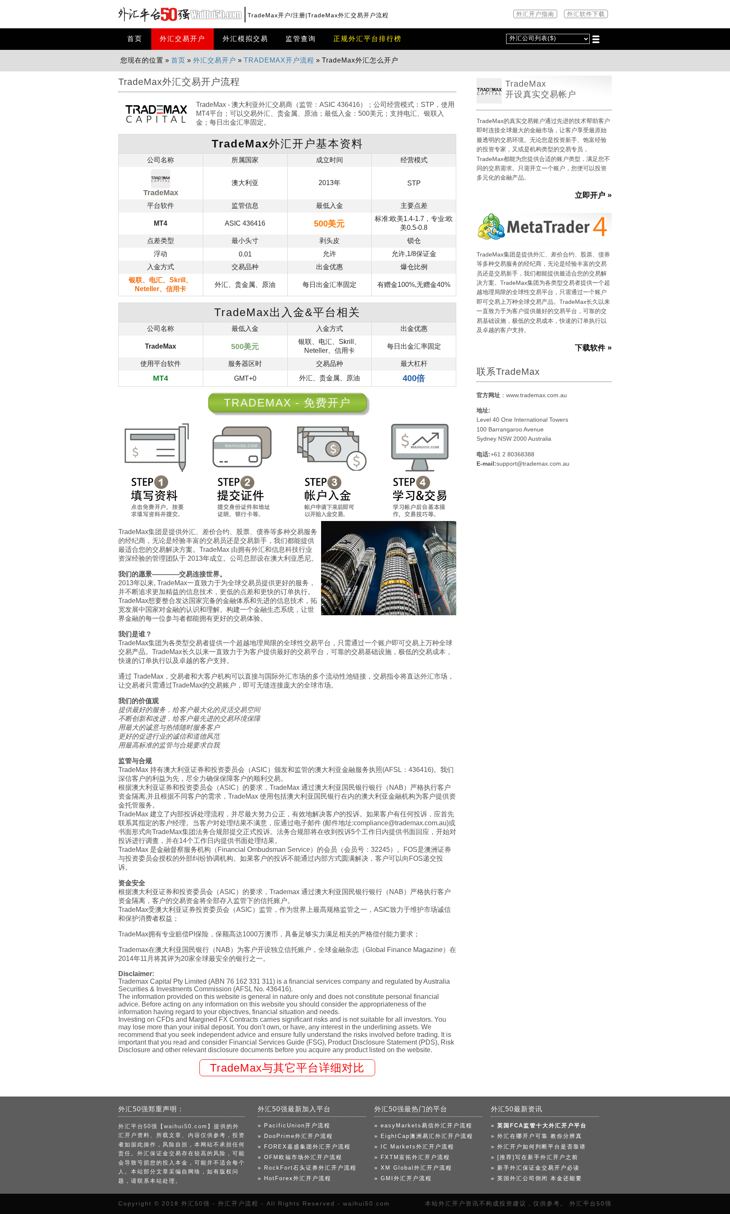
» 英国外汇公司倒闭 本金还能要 (536, 1178)
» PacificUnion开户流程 (294, 1125)
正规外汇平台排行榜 (367, 38)
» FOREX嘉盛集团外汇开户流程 (304, 1146)
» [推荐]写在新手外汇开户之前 (534, 1157)
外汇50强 (195, 1203)
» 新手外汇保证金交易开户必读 (535, 1168)
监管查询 (301, 38)
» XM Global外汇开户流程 (413, 1168)
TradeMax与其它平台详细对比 (287, 1067)
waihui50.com (366, 1203)
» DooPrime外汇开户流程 (295, 1136)
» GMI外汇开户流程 (403, 1178)
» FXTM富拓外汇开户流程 (412, 1157)
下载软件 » (593, 348)
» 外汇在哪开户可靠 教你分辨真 (536, 1136)
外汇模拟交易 (245, 38)
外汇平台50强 (590, 1203)
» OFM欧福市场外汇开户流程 (300, 1157)
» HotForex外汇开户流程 (294, 1178)
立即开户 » (593, 195)
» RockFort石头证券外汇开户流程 (307, 1168)
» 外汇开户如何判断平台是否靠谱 (538, 1146)
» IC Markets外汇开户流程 (414, 1146)
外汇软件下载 (586, 14)
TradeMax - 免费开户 (287, 402)
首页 (134, 38)
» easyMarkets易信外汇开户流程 (423, 1125)
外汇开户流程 (238, 1203)
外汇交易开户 (182, 38)
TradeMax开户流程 (279, 60)
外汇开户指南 (535, 14)
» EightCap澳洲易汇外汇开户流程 (423, 1136)
